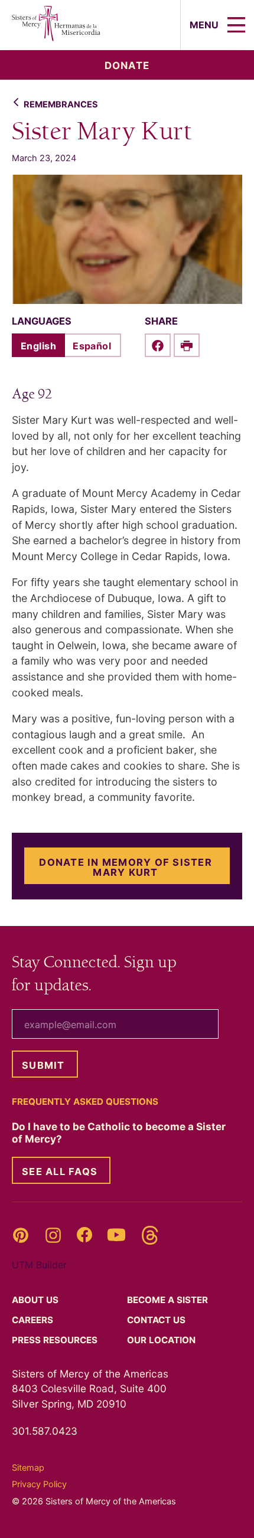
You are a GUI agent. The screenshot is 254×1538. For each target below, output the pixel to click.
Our (162, 1340)
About (36, 1299)
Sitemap (28, 1467)
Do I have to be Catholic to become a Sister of (119, 1132)
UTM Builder (39, 1265)
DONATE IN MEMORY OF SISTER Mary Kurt (125, 867)
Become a (168, 1299)
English (38, 346)
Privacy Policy (39, 1484)
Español (92, 346)
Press (56, 1340)
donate (127, 65)
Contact (157, 1320)
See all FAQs (59, 1171)
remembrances (61, 104)
